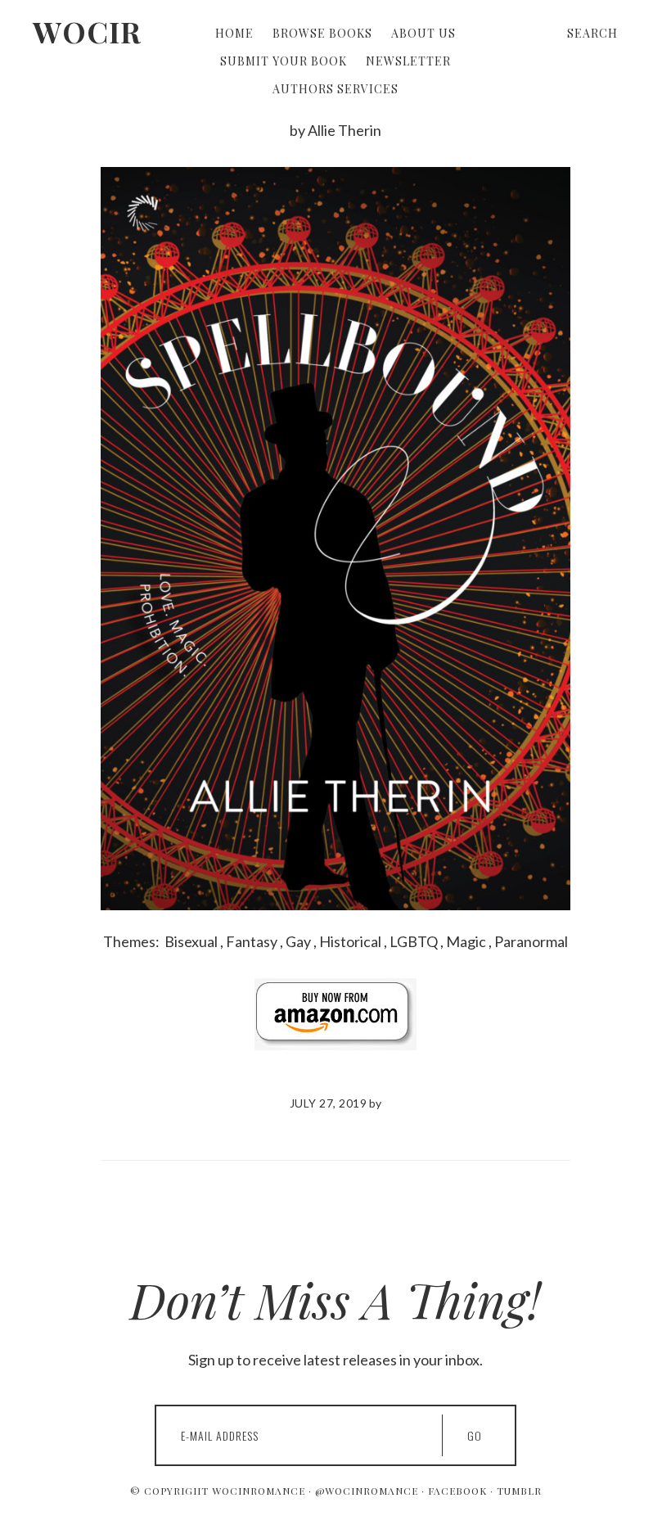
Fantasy (251, 941)
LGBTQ (414, 941)
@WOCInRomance (366, 1490)
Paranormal (531, 941)
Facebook (457, 1490)
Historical (350, 941)
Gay (298, 941)
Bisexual (191, 941)
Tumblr (519, 1490)
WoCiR (87, 31)
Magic (466, 941)
